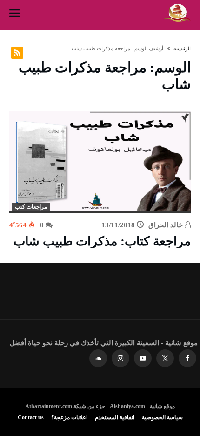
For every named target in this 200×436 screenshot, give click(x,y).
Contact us (31, 417)
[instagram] (120, 358)
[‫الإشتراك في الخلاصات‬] (17, 53)
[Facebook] (187, 358)
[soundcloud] (98, 358)
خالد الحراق (166, 225)
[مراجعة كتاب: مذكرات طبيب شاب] (100, 162)
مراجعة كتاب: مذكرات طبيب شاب (102, 241)
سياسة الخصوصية (162, 417)
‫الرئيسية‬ (182, 48)
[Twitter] (165, 358)
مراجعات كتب (31, 207)
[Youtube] (143, 358)
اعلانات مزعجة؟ (69, 417)
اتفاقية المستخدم (114, 417)
